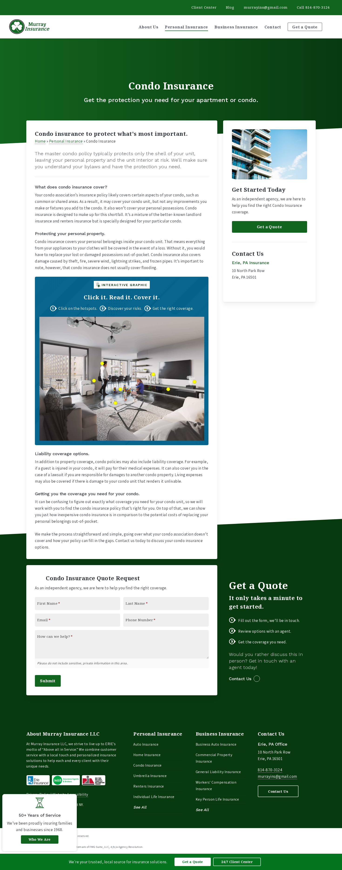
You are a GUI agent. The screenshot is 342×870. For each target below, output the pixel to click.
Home (40, 141)
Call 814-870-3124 (313, 7)
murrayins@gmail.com (266, 7)
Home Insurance (147, 754)
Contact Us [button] (240, 678)
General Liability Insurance (218, 771)
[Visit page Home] (29, 26)
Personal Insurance (66, 141)
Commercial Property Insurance (214, 758)
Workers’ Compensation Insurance (216, 785)
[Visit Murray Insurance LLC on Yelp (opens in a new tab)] (14, 7)
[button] (269, 227)
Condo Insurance (147, 765)
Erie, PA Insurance (250, 262)
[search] (332, 26)
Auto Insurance (145, 744)
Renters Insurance (148, 786)
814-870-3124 (270, 769)
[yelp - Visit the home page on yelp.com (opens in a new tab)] (314, 835)
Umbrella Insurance (150, 775)
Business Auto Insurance (216, 744)
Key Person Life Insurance (217, 799)
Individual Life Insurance (153, 796)
